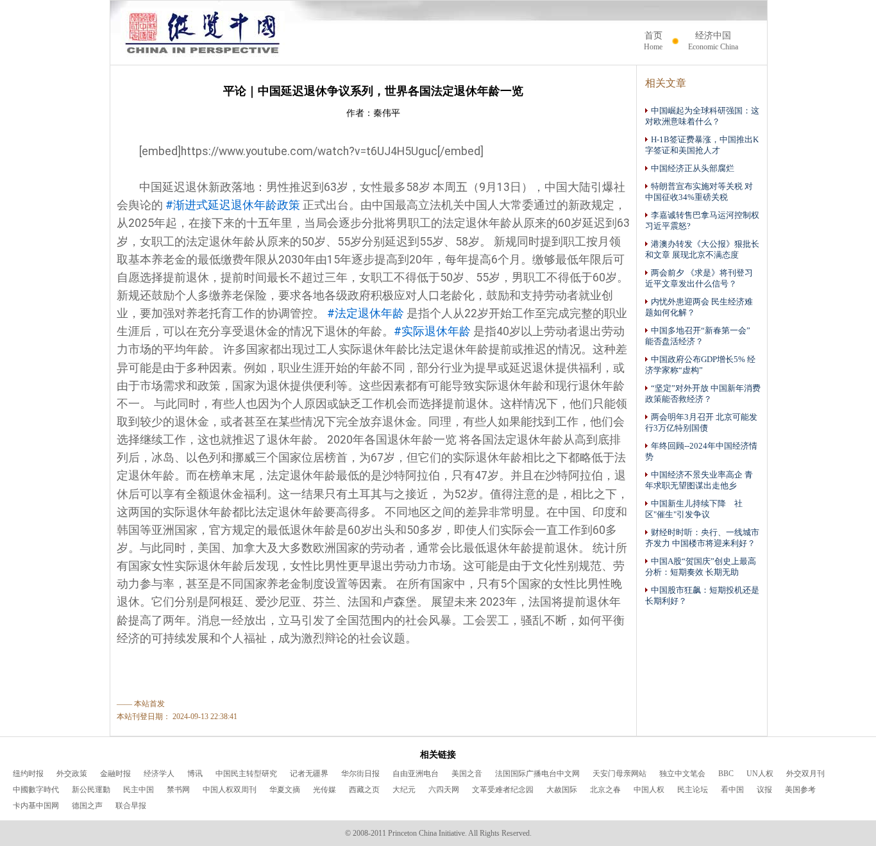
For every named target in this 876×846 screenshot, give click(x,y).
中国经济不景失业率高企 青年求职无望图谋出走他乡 (699, 480)
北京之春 (605, 789)
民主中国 (138, 789)
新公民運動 (91, 789)
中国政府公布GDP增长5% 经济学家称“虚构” (700, 365)
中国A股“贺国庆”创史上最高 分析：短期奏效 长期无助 (700, 567)
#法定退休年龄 (365, 313)
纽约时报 (28, 773)
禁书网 (178, 789)
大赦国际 (561, 789)
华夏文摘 (284, 789)
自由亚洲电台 (415, 773)
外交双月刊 (805, 773)
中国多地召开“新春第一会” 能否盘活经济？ (702, 336)
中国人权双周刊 (230, 789)
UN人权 (759, 773)
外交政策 (71, 773)
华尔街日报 (360, 773)
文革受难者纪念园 (503, 789)
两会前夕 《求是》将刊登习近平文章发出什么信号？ (699, 278)
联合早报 (130, 805)
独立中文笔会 (682, 773)
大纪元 (404, 789)
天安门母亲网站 (619, 773)
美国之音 (466, 773)
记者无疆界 (309, 773)
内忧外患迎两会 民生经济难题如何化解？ (699, 307)
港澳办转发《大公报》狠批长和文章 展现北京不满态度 (702, 250)
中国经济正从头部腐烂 (692, 168)
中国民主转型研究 (246, 773)
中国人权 (649, 789)
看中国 (732, 789)
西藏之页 (364, 789)
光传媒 (324, 789)
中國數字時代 (36, 789)
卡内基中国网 (36, 805)
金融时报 (115, 773)
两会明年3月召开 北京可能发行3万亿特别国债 (701, 423)
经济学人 (159, 773)
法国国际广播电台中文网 (537, 773)
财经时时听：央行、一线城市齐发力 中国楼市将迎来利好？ (702, 538)
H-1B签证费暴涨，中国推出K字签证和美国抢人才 (702, 145)
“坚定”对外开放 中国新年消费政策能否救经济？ (703, 394)
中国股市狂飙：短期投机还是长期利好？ (702, 596)
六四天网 (443, 789)
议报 (764, 789)
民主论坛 (692, 789)
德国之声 (87, 805)
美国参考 (800, 789)
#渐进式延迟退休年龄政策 (232, 205)
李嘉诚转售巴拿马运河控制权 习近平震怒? (702, 221)
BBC (726, 773)
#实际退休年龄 (432, 331)
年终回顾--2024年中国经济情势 (701, 451)
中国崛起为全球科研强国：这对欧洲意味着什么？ (702, 116)
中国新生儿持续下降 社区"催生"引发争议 (694, 509)
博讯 (195, 773)
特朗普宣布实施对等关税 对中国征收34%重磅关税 (699, 192)
